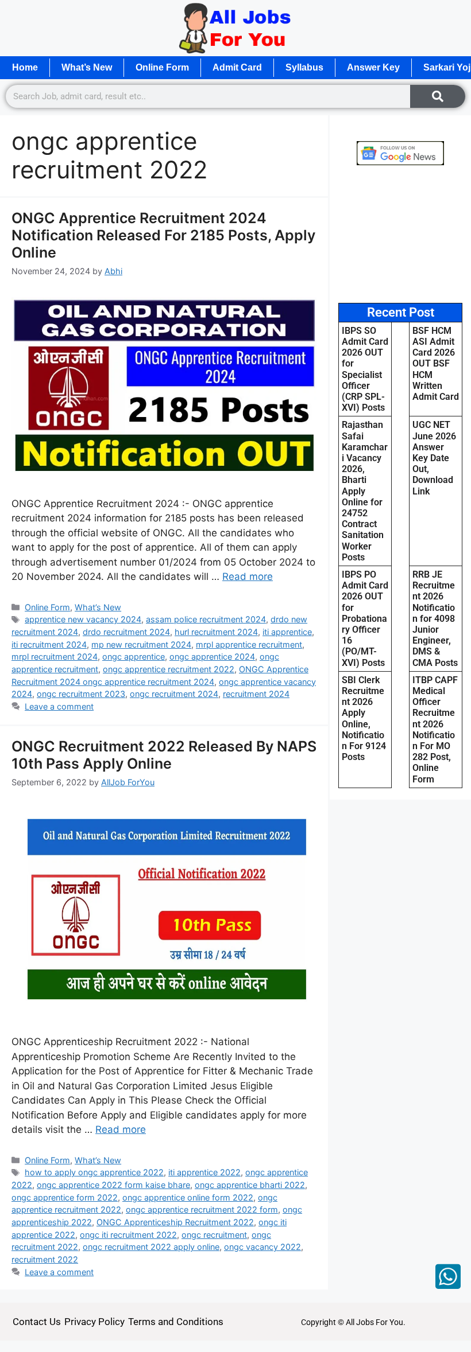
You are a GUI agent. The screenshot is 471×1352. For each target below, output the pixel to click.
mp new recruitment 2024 (141, 644)
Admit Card (237, 67)
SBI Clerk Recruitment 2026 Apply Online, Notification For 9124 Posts (364, 718)
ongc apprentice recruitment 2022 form (202, 1209)
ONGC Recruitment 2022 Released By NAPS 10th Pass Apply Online (163, 755)
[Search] (437, 96)
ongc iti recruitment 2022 (128, 1235)
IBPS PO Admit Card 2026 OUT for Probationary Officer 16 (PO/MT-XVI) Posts (365, 618)
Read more (247, 576)
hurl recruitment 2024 (216, 632)
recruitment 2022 (44, 1259)
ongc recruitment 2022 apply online (151, 1247)
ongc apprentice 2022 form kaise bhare (113, 1185)
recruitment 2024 (256, 694)
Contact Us (37, 1321)
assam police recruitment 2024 (206, 619)
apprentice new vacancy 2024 (83, 619)
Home (25, 67)
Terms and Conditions (175, 1321)
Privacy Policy (94, 1321)
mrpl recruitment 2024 (54, 656)
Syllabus (304, 67)
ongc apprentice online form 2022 (187, 1197)
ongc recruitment (214, 1235)
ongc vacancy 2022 (262, 1247)
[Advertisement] (400, 234)
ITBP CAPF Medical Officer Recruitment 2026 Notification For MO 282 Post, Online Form (435, 730)
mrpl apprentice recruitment (249, 644)
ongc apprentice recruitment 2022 (168, 669)
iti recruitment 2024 (49, 644)
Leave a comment (59, 706)
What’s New (86, 67)
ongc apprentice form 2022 (64, 1197)
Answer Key (373, 67)
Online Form (162, 67)
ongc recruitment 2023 (81, 694)
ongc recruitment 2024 (174, 694)
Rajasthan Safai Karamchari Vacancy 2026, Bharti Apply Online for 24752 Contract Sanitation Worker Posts (365, 490)
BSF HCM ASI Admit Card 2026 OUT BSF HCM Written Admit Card (435, 363)
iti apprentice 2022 (204, 1172)
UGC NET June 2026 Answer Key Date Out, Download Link (434, 457)
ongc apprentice (133, 656)
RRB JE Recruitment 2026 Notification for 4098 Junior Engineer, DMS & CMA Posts (435, 618)
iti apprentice (287, 632)
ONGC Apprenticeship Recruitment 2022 (175, 1222)
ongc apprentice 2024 (212, 656)
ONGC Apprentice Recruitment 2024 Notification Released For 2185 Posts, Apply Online (163, 235)
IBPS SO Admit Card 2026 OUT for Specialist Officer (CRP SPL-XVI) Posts (365, 369)
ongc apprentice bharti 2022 (250, 1185)
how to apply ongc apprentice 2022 (94, 1172)
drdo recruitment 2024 (126, 632)
